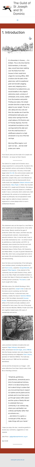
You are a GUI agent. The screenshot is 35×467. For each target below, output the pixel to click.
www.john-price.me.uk (17, 459)
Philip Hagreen (12, 270)
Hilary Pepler (15, 185)
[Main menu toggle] (17, 20)
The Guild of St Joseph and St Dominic (22, 8)
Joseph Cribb (19, 288)
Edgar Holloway (12, 347)
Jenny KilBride (27, 349)
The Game (22, 279)
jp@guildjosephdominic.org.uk (18, 436)
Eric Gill (12, 173)
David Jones (8, 268)
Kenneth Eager (17, 349)
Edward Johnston (25, 182)
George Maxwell (24, 268)
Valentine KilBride (25, 296)
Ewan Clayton (28, 354)
